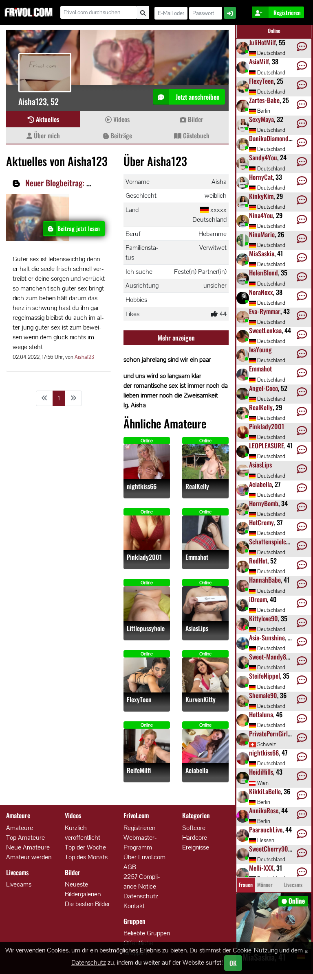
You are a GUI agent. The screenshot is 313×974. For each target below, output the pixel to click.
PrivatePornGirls (269, 733)
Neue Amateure (28, 847)
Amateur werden (28, 857)
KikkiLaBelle (265, 791)
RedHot (258, 561)
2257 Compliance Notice (141, 881)
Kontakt (134, 906)
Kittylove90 (263, 618)
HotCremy (261, 522)
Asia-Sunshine (267, 637)
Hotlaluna (261, 714)
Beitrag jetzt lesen (78, 228)
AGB (129, 867)
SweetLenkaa (265, 330)
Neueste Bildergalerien (83, 889)
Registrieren (139, 827)
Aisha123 (84, 357)
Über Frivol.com (144, 857)
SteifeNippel (264, 676)
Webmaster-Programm (140, 842)
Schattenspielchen (272, 541)
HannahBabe (265, 580)
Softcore (193, 827)
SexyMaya (261, 119)
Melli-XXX (261, 868)
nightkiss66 (141, 486)
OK (233, 963)
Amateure (19, 827)
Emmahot (196, 557)
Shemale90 (263, 695)
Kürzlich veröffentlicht (82, 832)
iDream (258, 599)
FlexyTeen (139, 699)
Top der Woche (85, 847)
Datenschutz (140, 896)
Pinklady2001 (144, 557)
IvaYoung (260, 349)
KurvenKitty (200, 699)
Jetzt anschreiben (197, 97)
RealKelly (197, 486)
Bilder (194, 119)
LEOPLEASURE (266, 445)
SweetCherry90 (268, 849)
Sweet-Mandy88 (269, 657)
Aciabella (196, 770)
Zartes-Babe (264, 100)
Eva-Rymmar (264, 311)
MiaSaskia (261, 253)
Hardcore (194, 837)
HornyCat (261, 177)
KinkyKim (261, 196)
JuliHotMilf (262, 42)
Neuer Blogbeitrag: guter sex (70, 183)
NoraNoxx (261, 292)
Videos (121, 119)
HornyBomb (263, 503)
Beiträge (120, 135)
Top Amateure (25, 837)
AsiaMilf (259, 61)
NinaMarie (262, 234)
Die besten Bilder (87, 904)
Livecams (18, 884)
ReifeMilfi (139, 770)
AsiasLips (196, 628)
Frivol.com (28, 12)
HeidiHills (261, 772)
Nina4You (261, 215)
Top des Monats (86, 857)
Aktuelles (46, 119)
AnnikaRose (263, 810)
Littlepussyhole (146, 628)
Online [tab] (274, 31)
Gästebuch (195, 135)
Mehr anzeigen (176, 338)
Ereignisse (195, 847)
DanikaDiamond (269, 138)
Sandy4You (263, 157)
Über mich (46, 135)
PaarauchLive (265, 829)
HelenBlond (263, 272)
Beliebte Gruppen (146, 933)
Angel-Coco (263, 388)
